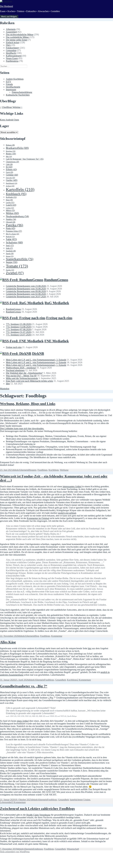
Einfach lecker (12, 42)
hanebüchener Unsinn (80, 799)
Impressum (11, 89)
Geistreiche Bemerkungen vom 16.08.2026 (26, 288)
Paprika (14, 225)
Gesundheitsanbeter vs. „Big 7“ (23, 686)
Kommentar (56, 636)
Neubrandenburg (17, 216)
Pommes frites (14, 231)
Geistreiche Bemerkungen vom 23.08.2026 (26, 286)
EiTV (8, 81)
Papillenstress (12, 61)
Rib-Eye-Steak (12, 234)
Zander (10, 270)
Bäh (9, 156)
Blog (36, 636)
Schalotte (14, 242)
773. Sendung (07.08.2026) (18, 329)
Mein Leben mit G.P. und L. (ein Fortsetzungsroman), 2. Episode (36, 362)
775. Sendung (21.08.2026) (18, 324)
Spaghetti (11, 251)
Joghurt (10, 186)
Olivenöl (10, 222)
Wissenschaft (73, 849)
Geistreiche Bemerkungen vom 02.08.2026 (26, 294)
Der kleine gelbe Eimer (16, 40)
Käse (9, 200)
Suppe (11, 262)
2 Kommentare (84, 680)
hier (89, 648)
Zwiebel (15, 273)
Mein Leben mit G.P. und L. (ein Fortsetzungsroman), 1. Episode (36, 365)
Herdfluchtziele (13, 87)
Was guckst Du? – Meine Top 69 (21, 375)
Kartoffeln (20, 189)
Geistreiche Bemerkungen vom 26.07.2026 (26, 296)
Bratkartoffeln (17, 148)
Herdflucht (11, 53)
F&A (8, 45)
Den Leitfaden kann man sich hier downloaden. (22, 428)
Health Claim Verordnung (38, 815)
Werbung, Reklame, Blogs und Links (27, 404)
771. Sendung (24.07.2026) (18, 334)
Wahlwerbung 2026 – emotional (21, 367)
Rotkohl (10, 236)
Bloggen (32, 470)
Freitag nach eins (59, 318)
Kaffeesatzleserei (14, 55)
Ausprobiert (11, 32)
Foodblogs (42, 470)
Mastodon (4, 388)
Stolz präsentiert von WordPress (15, 851)
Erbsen (11, 169)
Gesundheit (60, 680)
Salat (11, 239)
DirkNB (38, 353)
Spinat (10, 256)
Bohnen (10, 145)
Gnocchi (10, 178)
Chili (9, 164)
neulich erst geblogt (67, 513)
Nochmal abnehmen (15, 370)
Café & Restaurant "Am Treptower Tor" (25, 159)
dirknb (16, 470)
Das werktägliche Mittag (17, 37)
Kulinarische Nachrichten (18, 95)
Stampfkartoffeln (19, 259)
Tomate (17, 266)
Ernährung (38, 849)
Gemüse (12, 175)
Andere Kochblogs (15, 79)
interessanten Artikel (72, 486)
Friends (9, 84)
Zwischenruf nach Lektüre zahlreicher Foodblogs (37, 808)
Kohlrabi (11, 197)
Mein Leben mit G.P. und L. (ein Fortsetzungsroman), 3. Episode (36, 360)
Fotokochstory (12, 48)
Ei (9, 167)
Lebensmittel (6, 802)
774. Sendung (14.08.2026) (18, 327)
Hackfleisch (11, 183)
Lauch (11, 205)
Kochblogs (54, 470)
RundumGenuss (56, 280)
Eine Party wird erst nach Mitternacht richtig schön (29, 381)
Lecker (10, 208)
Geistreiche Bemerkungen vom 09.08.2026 (26, 291)
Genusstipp (11, 50)
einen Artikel (23, 721)
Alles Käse (8, 642)
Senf (10, 245)
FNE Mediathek (56, 341)
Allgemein (11, 29)
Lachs (10, 202)
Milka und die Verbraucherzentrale (22, 378)
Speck (10, 254)
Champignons (12, 162)
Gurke (11, 180)
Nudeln (11, 219)
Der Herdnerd (6, 6)
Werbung (64, 470)
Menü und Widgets (9, 16)
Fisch (9, 172)
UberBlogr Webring (11, 107)
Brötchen (10, 151)
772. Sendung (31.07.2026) (18, 332)
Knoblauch (16, 194)
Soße (9, 248)
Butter (11, 153)
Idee (8, 383)
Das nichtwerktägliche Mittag (19, 34)
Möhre (12, 213)
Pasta (10, 228)
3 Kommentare (19, 802)
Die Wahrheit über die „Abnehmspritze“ (24, 373)
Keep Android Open (9, 119)
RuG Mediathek (57, 303)
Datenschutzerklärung (22, 92)
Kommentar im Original (38, 518)
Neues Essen (12, 58)
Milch (10, 210)
